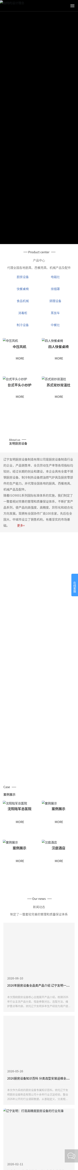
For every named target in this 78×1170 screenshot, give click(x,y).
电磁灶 (55, 276)
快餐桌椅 (23, 288)
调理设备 (55, 301)
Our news (39, 898)
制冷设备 (23, 325)
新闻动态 (39, 907)
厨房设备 (23, 276)
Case (7, 787)
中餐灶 (55, 325)
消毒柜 (22, 313)
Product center (39, 252)
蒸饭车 (55, 313)
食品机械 (23, 301)
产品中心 (39, 260)
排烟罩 (55, 288)
